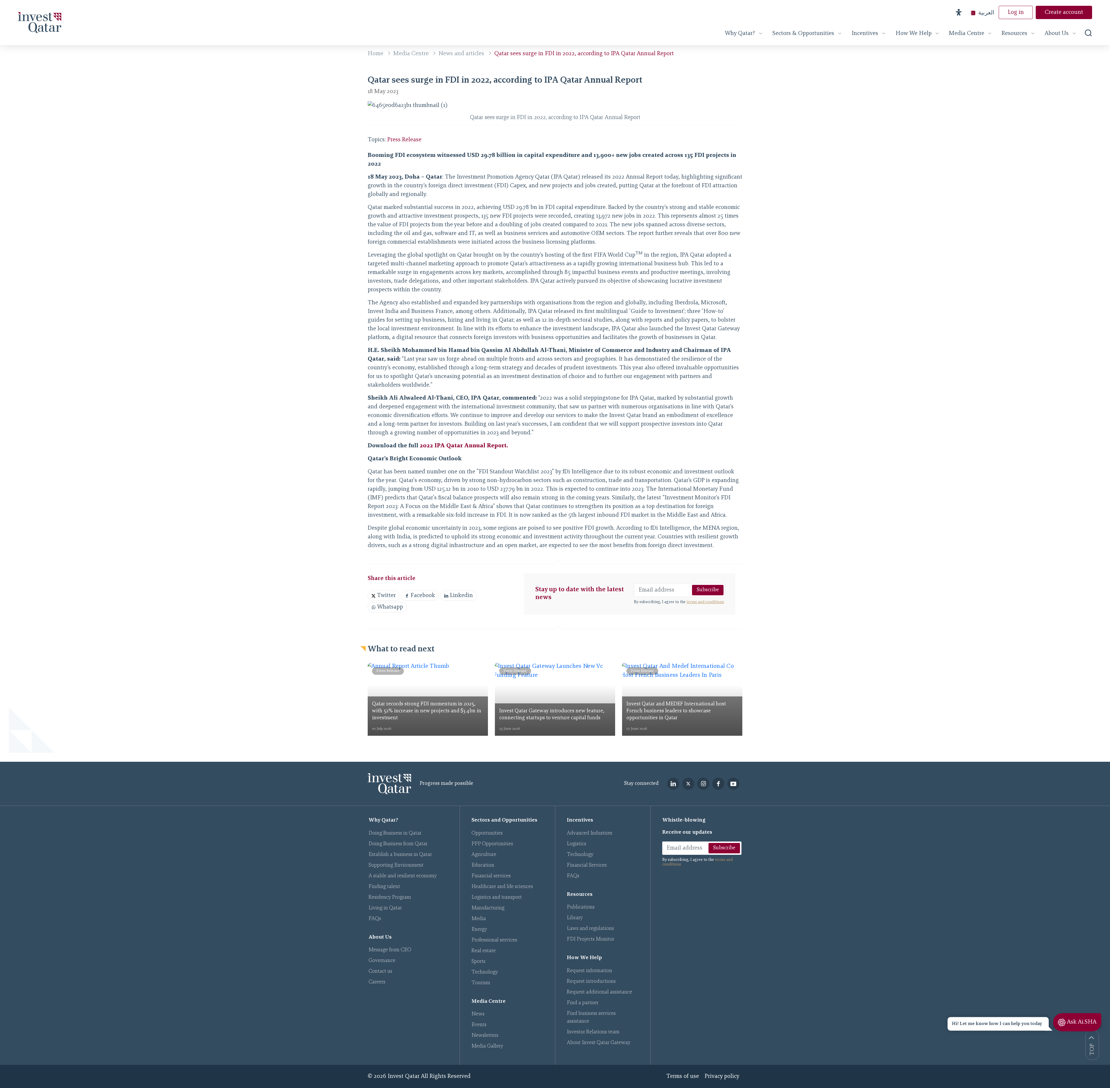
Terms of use (682, 1076)
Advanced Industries (589, 833)
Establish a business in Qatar (400, 854)
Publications (581, 907)
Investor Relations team (593, 1032)
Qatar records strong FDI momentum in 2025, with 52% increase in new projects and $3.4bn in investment (426, 711)
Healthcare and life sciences (502, 886)
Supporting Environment (396, 865)
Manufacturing (487, 908)
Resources (1014, 33)
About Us (1057, 33)
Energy (479, 929)
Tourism (480, 983)
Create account (1064, 12)
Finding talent (384, 886)
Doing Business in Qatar (395, 833)
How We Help (914, 33)
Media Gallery (487, 1046)
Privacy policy (722, 1076)
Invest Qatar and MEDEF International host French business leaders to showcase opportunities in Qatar (676, 711)
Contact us (380, 971)
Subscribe (708, 590)
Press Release (404, 140)
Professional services (494, 940)
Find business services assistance (591, 1017)
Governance (382, 960)
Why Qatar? (740, 33)
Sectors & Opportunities (803, 33)
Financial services (491, 876)
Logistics (576, 844)
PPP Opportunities (492, 844)
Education (482, 865)
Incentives (865, 33)
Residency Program (390, 897)
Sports (478, 961)
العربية (986, 12)
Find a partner (582, 1003)
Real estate (483, 951)
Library (575, 918)
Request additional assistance (599, 992)
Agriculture (483, 854)
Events (478, 1025)
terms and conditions (705, 602)
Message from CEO (390, 950)
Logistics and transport (496, 897)
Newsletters (484, 1035)
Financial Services (587, 865)
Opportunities (487, 833)
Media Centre (966, 33)
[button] (958, 12)
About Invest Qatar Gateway (598, 1043)
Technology (484, 972)
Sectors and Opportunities (504, 820)
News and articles (461, 54)
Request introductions (591, 981)
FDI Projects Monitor (590, 939)
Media (478, 919)
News (477, 1014)
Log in (1016, 12)
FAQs (375, 919)
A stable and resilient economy (403, 876)
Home (375, 54)
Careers (377, 982)
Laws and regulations (590, 928)
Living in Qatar (385, 908)
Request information (589, 971)
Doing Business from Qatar (398, 844)
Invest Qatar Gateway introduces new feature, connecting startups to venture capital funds (551, 715)
